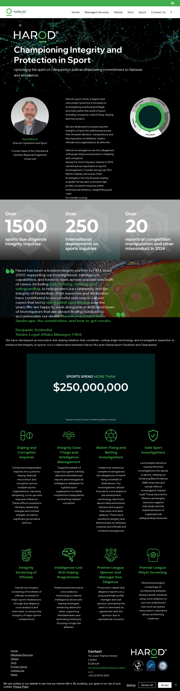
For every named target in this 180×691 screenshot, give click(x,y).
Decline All (147, 685)
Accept (165, 685)
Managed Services (22, 654)
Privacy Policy (21, 686)
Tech (13, 662)
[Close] (176, 685)
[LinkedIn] (172, 3)
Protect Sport (19, 666)
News (14, 674)
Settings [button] (131, 685)
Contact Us (18, 670)
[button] (149, 420)
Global (14, 658)
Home (14, 650)
